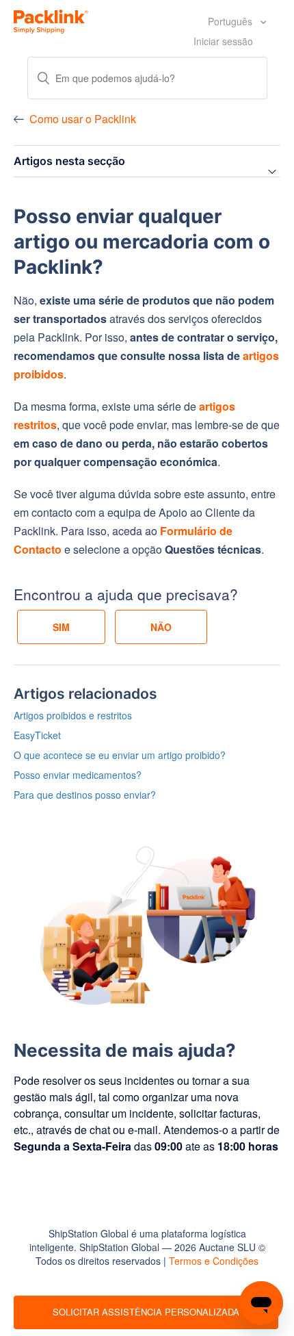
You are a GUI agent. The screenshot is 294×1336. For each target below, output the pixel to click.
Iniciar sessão (223, 41)
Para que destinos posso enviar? (85, 794)
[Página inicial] (51, 20)
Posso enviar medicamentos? (78, 775)
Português (231, 21)
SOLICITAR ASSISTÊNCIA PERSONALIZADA (146, 1311)
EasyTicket (37, 735)
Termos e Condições (213, 1261)
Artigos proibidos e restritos (73, 715)
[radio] (61, 627)
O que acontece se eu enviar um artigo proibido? (120, 755)
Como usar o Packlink (82, 119)
